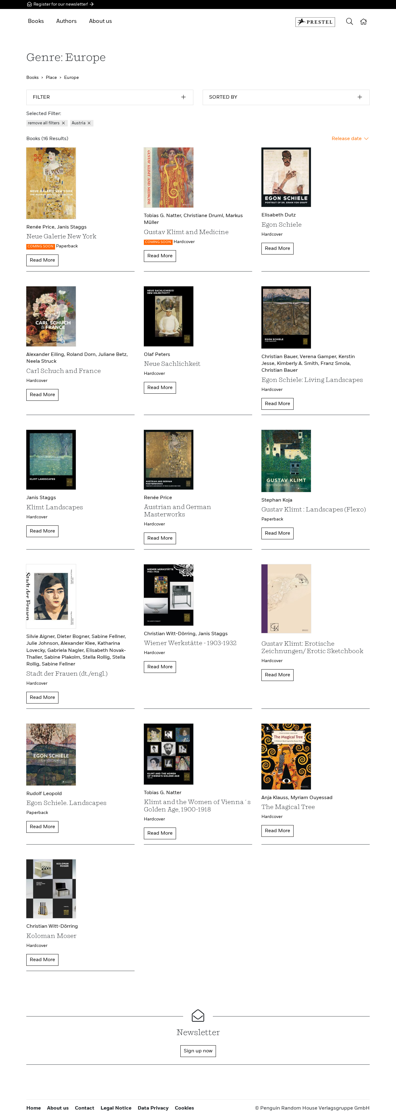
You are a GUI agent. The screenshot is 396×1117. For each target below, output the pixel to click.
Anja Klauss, (276, 797)
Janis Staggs (72, 227)
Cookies (184, 1108)
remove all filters (44, 123)
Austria (79, 123)
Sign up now (198, 1051)
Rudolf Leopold (44, 793)
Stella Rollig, (97, 657)
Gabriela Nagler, (66, 650)
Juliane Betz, (113, 354)
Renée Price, (41, 227)
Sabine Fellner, (109, 636)
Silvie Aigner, (41, 636)
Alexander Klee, (79, 643)
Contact (84, 1108)
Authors (66, 21)
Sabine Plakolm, (63, 657)
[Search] (349, 22)
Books (36, 21)
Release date (347, 138)
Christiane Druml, (204, 215)
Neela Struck (41, 361)
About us (100, 21)
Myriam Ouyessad (312, 797)
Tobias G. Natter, (163, 215)
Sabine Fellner (58, 664)
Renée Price (158, 497)
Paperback (67, 246)
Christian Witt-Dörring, (171, 633)
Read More (42, 260)
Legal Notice (116, 1108)
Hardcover (184, 242)
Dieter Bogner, (74, 636)
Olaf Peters (157, 354)
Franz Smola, (336, 363)
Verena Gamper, (319, 356)
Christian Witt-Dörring (52, 926)
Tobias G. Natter (162, 792)
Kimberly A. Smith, (299, 363)
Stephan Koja (276, 500)
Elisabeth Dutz (278, 215)
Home (33, 1108)
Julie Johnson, (43, 643)
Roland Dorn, (82, 354)
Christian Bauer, (280, 356)
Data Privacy (153, 1108)
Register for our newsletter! (60, 4)
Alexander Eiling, (46, 354)
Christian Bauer (279, 370)
